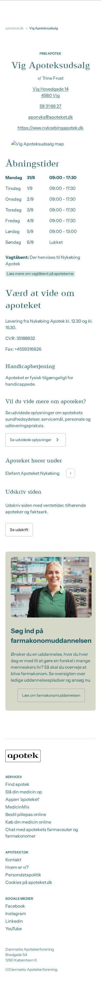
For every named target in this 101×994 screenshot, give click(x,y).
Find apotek (17, 784)
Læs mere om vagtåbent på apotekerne (40, 273)
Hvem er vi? (17, 867)
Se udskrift (19, 529)
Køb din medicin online (28, 822)
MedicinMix (17, 807)
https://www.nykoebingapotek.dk (50, 127)
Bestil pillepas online (25, 814)
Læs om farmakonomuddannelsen (51, 695)
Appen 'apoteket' (22, 799)
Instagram (15, 913)
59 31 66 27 (50, 106)
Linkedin (14, 921)
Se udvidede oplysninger (30, 439)
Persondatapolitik (23, 874)
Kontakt (13, 859)
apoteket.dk (14, 28)
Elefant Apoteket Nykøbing (32, 473)
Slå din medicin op (23, 791)
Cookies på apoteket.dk (28, 882)
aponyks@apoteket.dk (50, 117)
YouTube (13, 928)
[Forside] (50, 757)
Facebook (15, 906)
